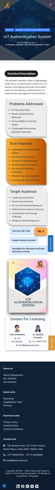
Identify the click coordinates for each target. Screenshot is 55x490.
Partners (7, 405)
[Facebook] (22, 486)
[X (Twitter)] (27, 486)
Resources (8, 398)
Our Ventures (9, 378)
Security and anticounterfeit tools (32, 30)
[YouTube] (36, 486)
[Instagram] (32, 486)
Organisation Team (12, 402)
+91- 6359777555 (39, 341)
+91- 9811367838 (16, 340)
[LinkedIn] (18, 486)
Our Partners (9, 382)
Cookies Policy (10, 425)
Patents (9, 30)
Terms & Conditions (13, 429)
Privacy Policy (10, 422)
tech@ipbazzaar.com (28, 345)
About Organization (13, 375)
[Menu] (50, 4)
